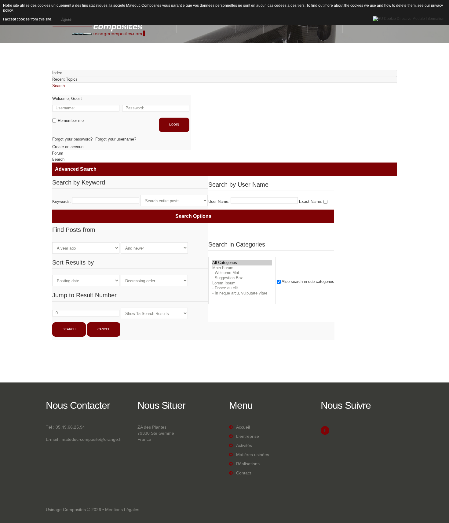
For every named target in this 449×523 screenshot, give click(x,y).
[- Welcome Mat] (242, 273)
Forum (57, 153)
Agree (66, 19)
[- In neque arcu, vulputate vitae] (242, 293)
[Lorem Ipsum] (242, 283)
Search (58, 159)
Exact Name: (311, 201)
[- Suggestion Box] (242, 278)
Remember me (71, 120)
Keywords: (61, 201)
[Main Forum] (242, 268)
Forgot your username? (115, 139)
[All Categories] (242, 262)
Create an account (68, 146)
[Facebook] (325, 430)
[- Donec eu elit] (242, 288)
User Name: (219, 201)
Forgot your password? (72, 139)
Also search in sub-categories (308, 281)
